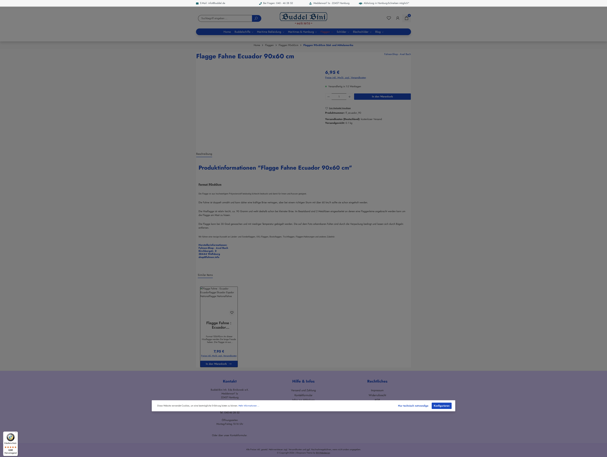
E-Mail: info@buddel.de (212, 3)
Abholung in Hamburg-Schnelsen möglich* (385, 3)
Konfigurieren (442, 406)
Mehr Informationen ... (249, 405)
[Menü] (16, 433)
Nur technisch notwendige (413, 406)
